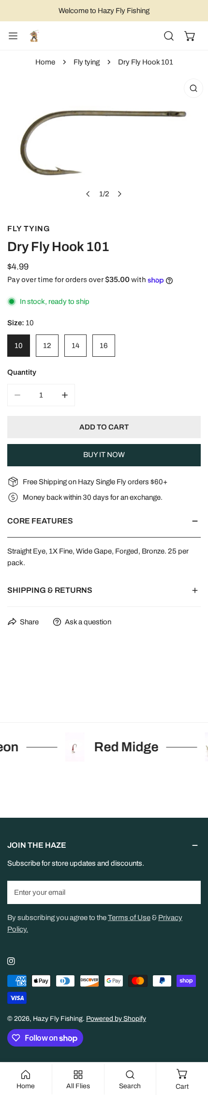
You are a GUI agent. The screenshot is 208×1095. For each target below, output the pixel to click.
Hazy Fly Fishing (58, 1018)
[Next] (119, 194)
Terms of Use (129, 917)
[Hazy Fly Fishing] (34, 36)
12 (47, 345)
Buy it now (104, 455)
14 (75, 345)
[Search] (168, 36)
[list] (104, 142)
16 (104, 345)
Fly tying (87, 62)
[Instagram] (11, 961)
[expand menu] (13, 36)
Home (45, 62)
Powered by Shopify (116, 1018)
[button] (190, 36)
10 (19, 345)
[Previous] (88, 194)
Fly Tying (28, 228)
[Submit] (188, 892)
